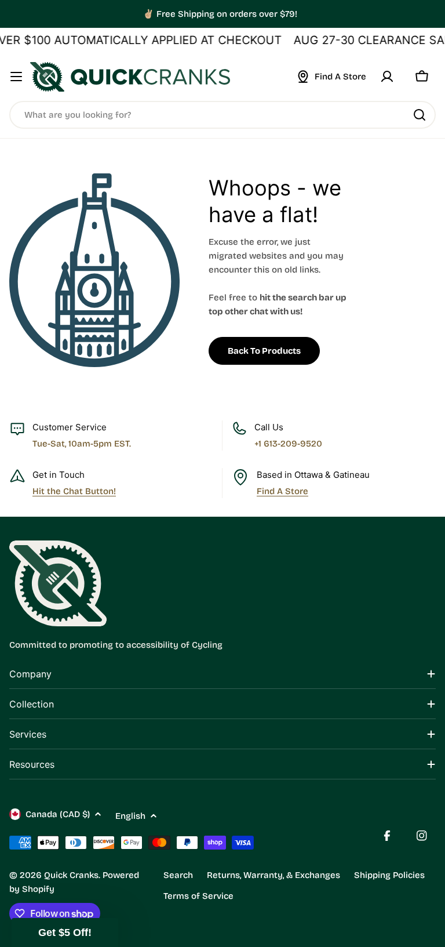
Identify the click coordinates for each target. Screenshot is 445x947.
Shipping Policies (389, 875)
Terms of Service (198, 896)
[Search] (419, 115)
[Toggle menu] (16, 77)
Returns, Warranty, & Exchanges (273, 875)
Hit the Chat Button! (74, 491)
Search (178, 875)
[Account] (387, 77)
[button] (65, 932)
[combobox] (222, 115)
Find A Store (282, 491)
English (130, 816)
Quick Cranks (71, 875)
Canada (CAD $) (57, 814)
